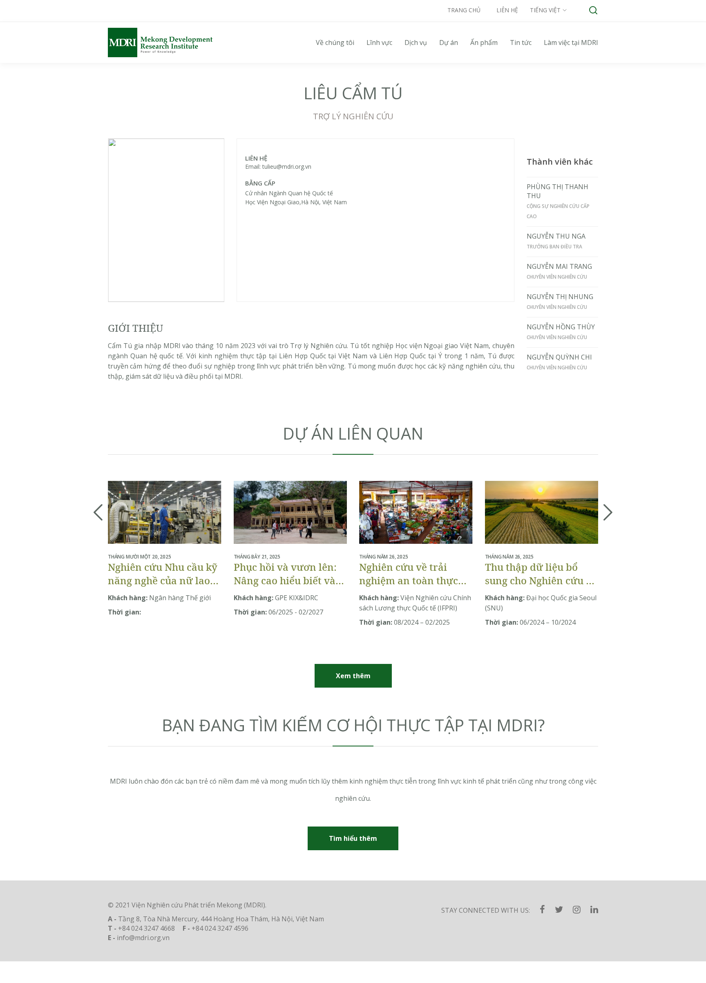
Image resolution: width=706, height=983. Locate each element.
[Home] (169, 42)
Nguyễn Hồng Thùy (561, 326)
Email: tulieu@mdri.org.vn (278, 166)
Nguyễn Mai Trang (559, 266)
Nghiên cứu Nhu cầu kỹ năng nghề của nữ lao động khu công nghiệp (162, 573)
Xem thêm (353, 675)
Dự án (448, 42)
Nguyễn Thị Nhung (560, 296)
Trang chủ (463, 10)
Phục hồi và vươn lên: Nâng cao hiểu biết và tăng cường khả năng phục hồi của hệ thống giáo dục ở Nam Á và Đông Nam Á (285, 573)
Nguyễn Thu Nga (556, 236)
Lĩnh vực (379, 42)
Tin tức (521, 42)
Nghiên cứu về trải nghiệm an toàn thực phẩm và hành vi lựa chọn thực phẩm (408, 573)
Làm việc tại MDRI (571, 42)
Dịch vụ (415, 42)
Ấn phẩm (484, 42)
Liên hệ (507, 10)
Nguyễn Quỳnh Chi (559, 357)
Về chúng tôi (335, 42)
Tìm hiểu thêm (353, 838)
